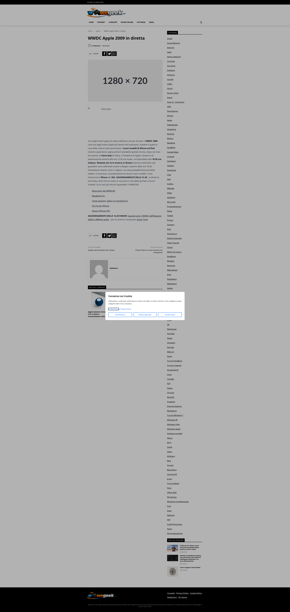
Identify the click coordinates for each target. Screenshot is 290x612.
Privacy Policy (125, 309)
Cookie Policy (113, 309)
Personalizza (120, 315)
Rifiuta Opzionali (145, 315)
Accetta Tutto (170, 315)
